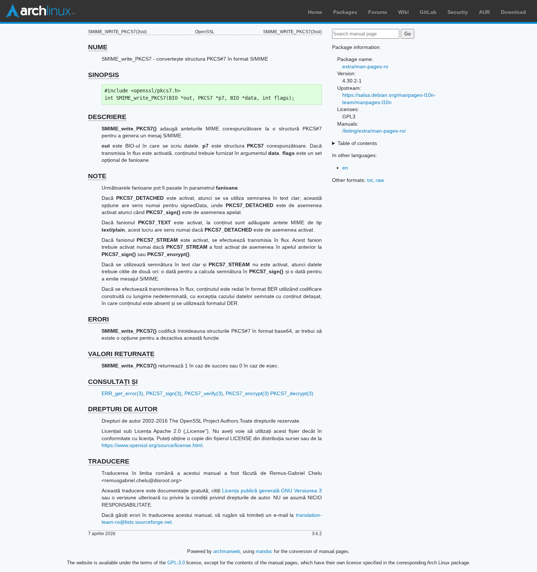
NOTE (97, 176)
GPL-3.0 (176, 562)
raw (380, 180)
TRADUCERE (108, 461)
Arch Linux (40, 11)
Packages (345, 12)
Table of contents (357, 143)
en (345, 168)
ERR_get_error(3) (122, 393)
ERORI (98, 319)
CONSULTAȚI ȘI (113, 381)
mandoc (264, 551)
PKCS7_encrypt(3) (247, 393)
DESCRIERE (107, 117)
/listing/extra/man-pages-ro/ (374, 131)
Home (315, 12)
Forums (377, 12)
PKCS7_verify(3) (203, 393)
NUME (97, 47)
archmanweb (226, 551)
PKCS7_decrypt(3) (291, 393)
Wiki (403, 12)
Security (458, 12)
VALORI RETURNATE (121, 354)
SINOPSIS (103, 75)
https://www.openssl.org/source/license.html (152, 445)
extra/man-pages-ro (365, 66)
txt (370, 180)
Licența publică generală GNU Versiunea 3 (272, 490)
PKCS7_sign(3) (164, 393)
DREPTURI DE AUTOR (122, 409)
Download (513, 12)
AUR (484, 12)
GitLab (428, 12)
